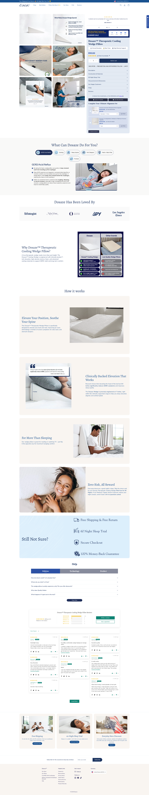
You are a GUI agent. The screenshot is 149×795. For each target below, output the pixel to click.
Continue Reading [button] (65, 652)
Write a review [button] (105, 618)
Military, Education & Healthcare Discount (49, 778)
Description (91, 70)
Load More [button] (74, 701)
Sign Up (111, 745)
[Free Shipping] (37, 724)
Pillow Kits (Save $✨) (54, 5)
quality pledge (99, 99)
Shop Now (74, 600)
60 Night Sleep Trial (94, 77)
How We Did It (94, 131)
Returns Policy (61, 773)
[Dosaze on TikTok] (81, 778)
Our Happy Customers (94, 84)
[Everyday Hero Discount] (111, 724)
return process (119, 99)
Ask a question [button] (105, 622)
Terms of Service (62, 779)
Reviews (79, 5)
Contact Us (60, 771)
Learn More (123, 113)
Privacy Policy (61, 775)
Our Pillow (44, 773)
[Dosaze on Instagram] (75, 778)
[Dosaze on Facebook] (78, 778)
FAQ (73, 5)
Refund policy (61, 781)
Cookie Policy (61, 777)
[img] (33, 637)
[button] (92, 56)
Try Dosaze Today (37, 743)
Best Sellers (42, 5)
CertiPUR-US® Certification (48, 775)
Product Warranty (62, 783)
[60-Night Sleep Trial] (74, 724)
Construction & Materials (95, 74)
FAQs (90, 88)
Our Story (66, 5)
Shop (34, 5)
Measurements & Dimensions (96, 81)
